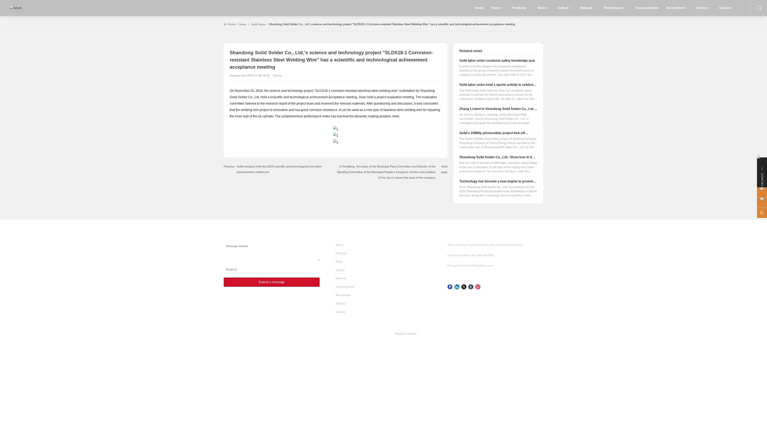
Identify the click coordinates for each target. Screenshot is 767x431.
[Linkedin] (456, 286)
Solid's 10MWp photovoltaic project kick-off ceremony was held (492, 134)
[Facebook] (449, 286)
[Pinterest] (477, 286)
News (242, 24)
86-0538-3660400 (482, 255)
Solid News (258, 24)
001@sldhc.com (482, 265)
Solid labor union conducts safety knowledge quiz (497, 60)
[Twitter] (463, 286)
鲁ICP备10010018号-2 (314, 333)
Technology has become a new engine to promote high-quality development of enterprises (497, 183)
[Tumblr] (470, 286)
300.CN (340, 333)
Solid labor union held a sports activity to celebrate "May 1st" (497, 86)
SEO (348, 333)
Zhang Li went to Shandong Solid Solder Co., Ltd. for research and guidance (496, 110)
